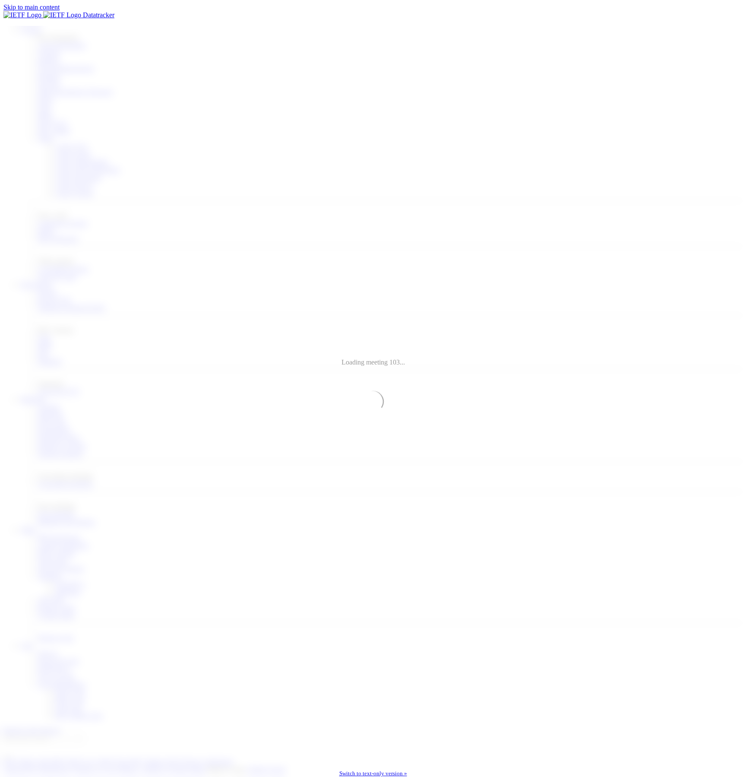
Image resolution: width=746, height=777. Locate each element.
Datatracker (97, 15)
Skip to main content (31, 7)
